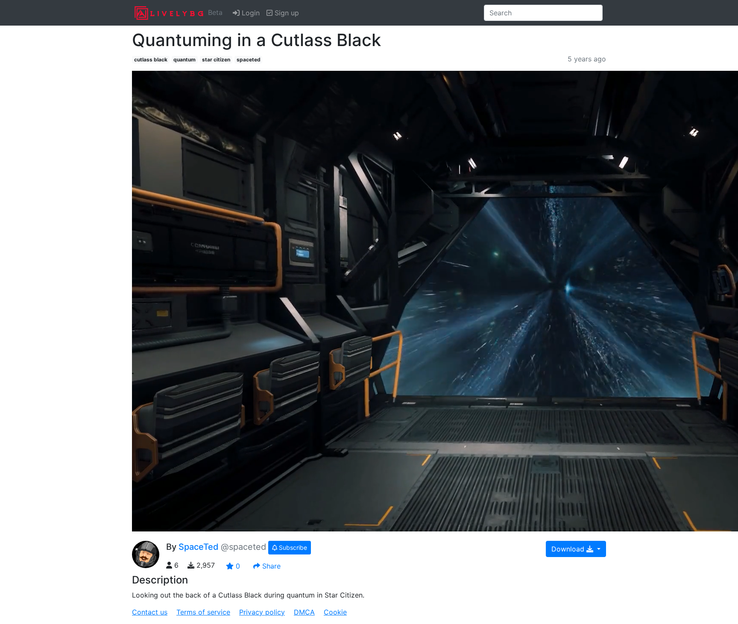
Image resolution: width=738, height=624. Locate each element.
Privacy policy (262, 612)
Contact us (149, 612)
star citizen (216, 59)
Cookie (335, 612)
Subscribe (292, 547)
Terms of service (203, 612)
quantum (184, 59)
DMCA (304, 612)
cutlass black (150, 59)
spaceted (249, 59)
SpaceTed (199, 547)
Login (250, 13)
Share (270, 566)
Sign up (285, 13)
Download (568, 549)
